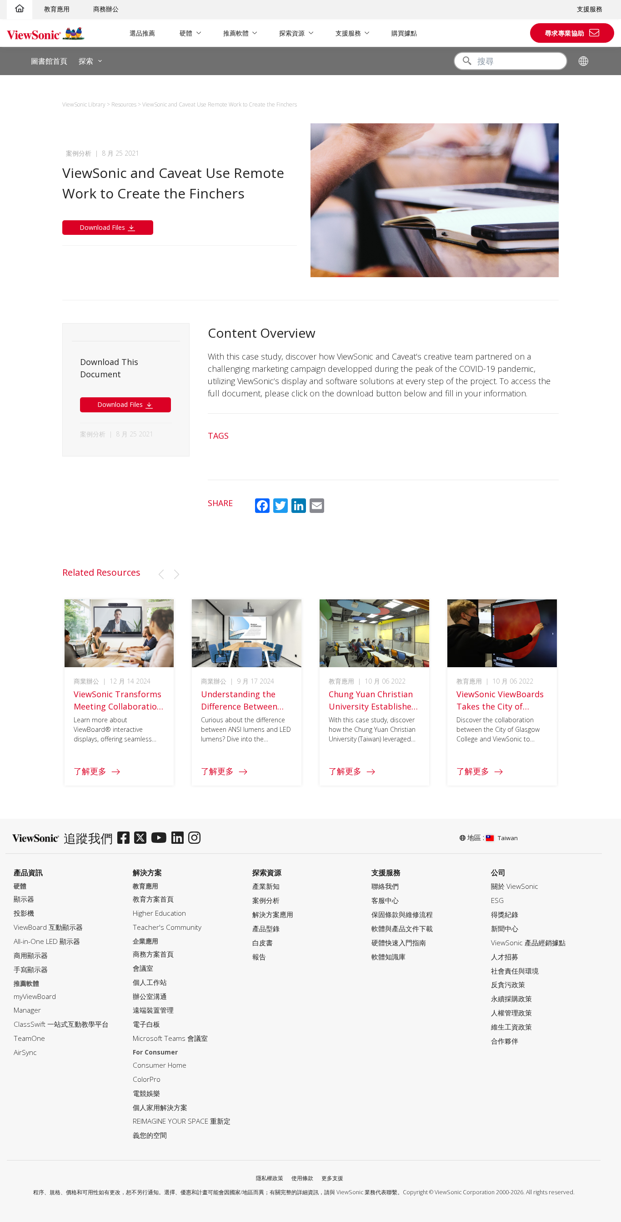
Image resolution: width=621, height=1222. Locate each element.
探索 (86, 61)
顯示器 (24, 899)
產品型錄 (266, 928)
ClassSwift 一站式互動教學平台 (61, 1024)
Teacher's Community (167, 927)
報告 (259, 957)
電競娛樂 (146, 1093)
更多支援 (332, 1178)
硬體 (186, 33)
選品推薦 (142, 33)
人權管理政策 (511, 1013)
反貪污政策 (508, 984)
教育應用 (57, 9)
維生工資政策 (511, 1027)
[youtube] (161, 838)
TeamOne (29, 1038)
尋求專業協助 (565, 33)
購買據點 (404, 33)
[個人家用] (19, 9)
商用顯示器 (31, 955)
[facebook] (125, 838)
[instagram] (196, 838)
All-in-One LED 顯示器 (47, 941)
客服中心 (385, 900)
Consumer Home (159, 1065)
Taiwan (508, 838)
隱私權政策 (269, 1178)
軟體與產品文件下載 (402, 928)
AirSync (25, 1052)
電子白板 (146, 1024)
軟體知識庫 (388, 957)
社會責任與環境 (515, 971)
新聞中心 (504, 928)
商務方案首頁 (153, 954)
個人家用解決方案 (160, 1107)
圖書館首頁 (49, 61)
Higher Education (159, 913)
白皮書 (262, 943)
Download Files (103, 227)
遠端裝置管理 (153, 1010)
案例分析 (266, 900)
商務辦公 (106, 9)
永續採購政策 (511, 999)
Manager (27, 1010)
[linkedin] (179, 838)
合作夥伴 (504, 1041)
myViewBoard (35, 996)
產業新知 (266, 886)
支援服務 (589, 9)
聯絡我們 (385, 886)
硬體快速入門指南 (398, 943)
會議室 (143, 968)
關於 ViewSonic (514, 886)
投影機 (24, 913)
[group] (119, 692)
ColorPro (146, 1079)
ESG (497, 900)
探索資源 (292, 33)
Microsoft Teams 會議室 (170, 1038)
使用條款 (302, 1178)
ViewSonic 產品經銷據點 (528, 943)
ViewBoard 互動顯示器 (48, 927)
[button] (161, 574)
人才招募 (504, 957)
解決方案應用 (272, 914)
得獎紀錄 (504, 914)
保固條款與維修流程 (402, 914)
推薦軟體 (236, 33)
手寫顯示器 (31, 969)
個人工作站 (150, 982)
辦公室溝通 (150, 996)
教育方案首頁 (153, 899)
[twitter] (142, 838)
